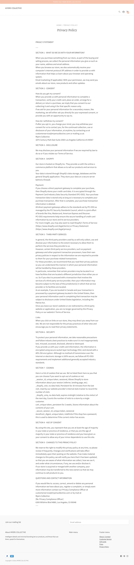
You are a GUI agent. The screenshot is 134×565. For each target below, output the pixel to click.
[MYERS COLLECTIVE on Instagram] (127, 556)
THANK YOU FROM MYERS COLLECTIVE (67, 2)
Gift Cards (102, 542)
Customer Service (105, 539)
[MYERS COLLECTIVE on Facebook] (121, 556)
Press (101, 544)
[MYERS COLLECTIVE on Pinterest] (124, 556)
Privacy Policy (104, 547)
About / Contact (104, 537)
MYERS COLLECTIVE (22, 561)
